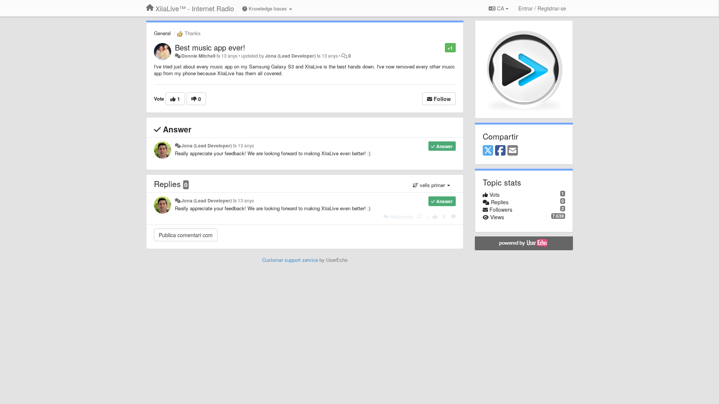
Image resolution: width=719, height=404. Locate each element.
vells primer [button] (432, 185)
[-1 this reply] (453, 216)
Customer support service (290, 259)
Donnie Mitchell (198, 55)
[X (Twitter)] (488, 150)
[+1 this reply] (435, 216)
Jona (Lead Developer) (290, 55)
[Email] (512, 150)
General (162, 33)
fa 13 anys (243, 145)
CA (500, 8)
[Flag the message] (441, 47)
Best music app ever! (210, 47)
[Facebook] (500, 150)
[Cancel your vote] (444, 216)
